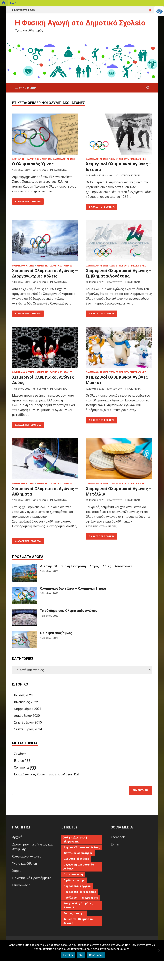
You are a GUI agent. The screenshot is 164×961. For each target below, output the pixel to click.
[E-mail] (149, 9)
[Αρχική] (4, 3)
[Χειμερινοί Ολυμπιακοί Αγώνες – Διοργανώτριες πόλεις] (45, 240)
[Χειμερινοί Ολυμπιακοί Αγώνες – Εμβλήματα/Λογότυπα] (119, 240)
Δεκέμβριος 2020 (27, 716)
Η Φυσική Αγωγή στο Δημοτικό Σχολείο (80, 23)
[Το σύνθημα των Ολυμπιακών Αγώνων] (24, 611)
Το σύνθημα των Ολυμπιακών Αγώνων (68, 611)
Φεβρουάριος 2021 (27, 709)
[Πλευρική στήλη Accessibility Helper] (159, 11)
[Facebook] (144, 9)
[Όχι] (159, 950)
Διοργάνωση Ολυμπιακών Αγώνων (31, 159)
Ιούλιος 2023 (23, 695)
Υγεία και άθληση (24, 864)
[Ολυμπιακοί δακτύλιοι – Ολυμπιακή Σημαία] (24, 589)
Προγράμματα (89, 897)
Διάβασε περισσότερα (26, 200)
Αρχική (17, 837)
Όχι (81, 955)
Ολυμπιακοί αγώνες (76, 858)
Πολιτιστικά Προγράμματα (31, 878)
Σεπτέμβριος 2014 (28, 729)
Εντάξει (68, 955)
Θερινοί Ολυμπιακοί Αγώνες (81, 847)
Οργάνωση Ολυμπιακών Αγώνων (78, 866)
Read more (96, 955)
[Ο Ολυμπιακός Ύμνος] (45, 134)
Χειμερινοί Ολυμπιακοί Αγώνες (128, 159)
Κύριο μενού (27, 87)
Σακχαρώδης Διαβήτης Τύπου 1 (78, 905)
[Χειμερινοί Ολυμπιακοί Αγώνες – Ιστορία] (119, 134)
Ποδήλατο (70, 897)
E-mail (115, 844)
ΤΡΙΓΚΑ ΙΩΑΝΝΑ (57, 170)
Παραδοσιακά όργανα (77, 886)
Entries (22, 761)
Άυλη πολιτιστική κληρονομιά (75, 839)
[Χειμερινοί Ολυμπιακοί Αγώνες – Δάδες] (45, 347)
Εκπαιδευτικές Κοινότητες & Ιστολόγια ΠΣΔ (46, 774)
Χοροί (16, 871)
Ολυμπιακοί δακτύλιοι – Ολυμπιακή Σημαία (73, 588)
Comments (25, 767)
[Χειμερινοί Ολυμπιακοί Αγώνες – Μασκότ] (119, 347)
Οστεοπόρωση (73, 874)
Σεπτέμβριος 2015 (28, 722)
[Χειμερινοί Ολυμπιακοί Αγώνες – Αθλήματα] (45, 458)
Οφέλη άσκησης (74, 880)
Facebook (118, 837)
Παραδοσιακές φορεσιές (79, 891)
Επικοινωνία (21, 885)
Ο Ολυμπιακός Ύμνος (33, 164)
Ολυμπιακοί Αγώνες (64, 159)
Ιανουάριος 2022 (26, 702)
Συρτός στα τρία (74, 913)
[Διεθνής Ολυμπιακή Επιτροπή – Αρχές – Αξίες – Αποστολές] (24, 567)
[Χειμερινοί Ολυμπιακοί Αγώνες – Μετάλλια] (119, 458)
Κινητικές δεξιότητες (78, 852)
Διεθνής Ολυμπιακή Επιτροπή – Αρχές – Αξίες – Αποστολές (86, 566)
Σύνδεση (15, 3)
